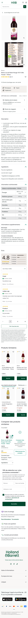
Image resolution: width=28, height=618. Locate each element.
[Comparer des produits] (20, 432)
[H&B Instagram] (11, 564)
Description (4, 119)
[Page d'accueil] (14, 2)
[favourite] (13, 351)
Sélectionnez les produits (20, 452)
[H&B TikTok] (17, 564)
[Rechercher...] (25, 7)
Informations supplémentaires (10, 224)
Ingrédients (4, 167)
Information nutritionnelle (9, 184)
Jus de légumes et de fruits (11, 12)
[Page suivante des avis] (25, 321)
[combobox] (12, 7)
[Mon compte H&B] (23, 2)
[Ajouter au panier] (11, 437)
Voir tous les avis (14, 326)
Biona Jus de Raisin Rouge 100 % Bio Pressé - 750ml (6, 441)
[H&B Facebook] (14, 564)
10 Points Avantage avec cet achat (11, 82)
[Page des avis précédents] (3, 321)
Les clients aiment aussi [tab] (8, 385)
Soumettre (14, 504)
